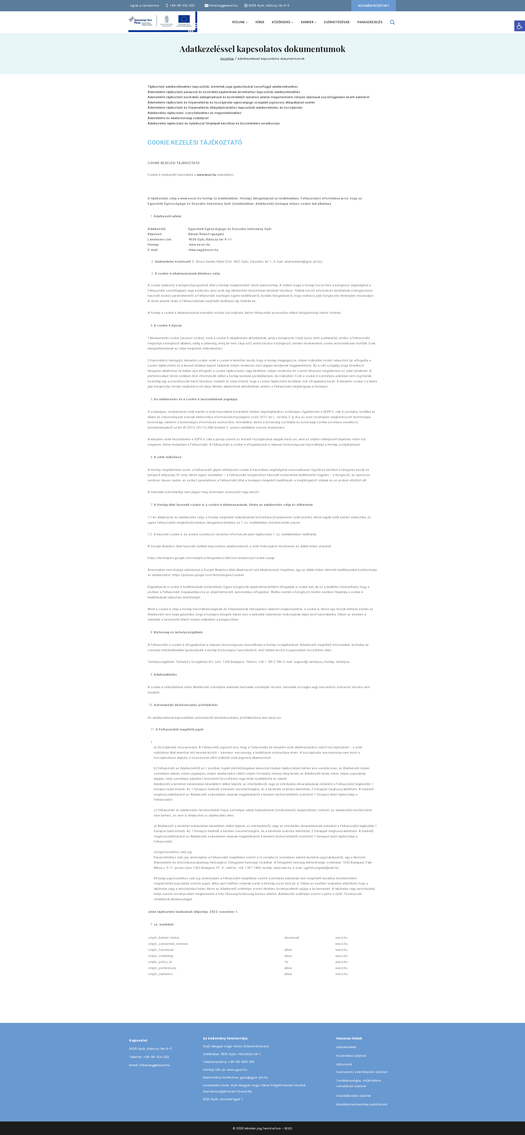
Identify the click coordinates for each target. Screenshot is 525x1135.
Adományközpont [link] (373, 5)
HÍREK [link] (260, 22)
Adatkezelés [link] (346, 1047)
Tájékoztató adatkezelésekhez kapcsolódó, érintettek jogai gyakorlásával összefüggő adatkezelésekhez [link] (223, 87)
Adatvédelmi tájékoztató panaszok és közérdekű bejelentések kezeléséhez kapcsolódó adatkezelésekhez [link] (224, 92)
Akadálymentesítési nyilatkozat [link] (362, 1104)
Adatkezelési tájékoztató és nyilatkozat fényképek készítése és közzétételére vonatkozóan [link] (214, 123)
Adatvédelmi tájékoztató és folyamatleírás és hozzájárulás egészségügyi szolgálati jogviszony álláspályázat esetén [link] (231, 102)
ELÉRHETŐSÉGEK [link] (337, 22)
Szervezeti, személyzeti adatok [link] (361, 1072)
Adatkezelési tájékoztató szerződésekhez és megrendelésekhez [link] (195, 113)
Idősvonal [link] (344, 1064)
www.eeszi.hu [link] (206, 175)
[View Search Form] (392, 22)
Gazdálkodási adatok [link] (353, 1096)
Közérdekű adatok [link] (351, 1055)
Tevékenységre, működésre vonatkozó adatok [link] (358, 1083)
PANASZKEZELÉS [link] (370, 22)
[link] (519, 26)
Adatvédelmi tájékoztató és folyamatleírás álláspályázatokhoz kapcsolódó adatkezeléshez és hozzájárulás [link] (225, 107)
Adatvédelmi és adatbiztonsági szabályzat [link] (178, 118)
